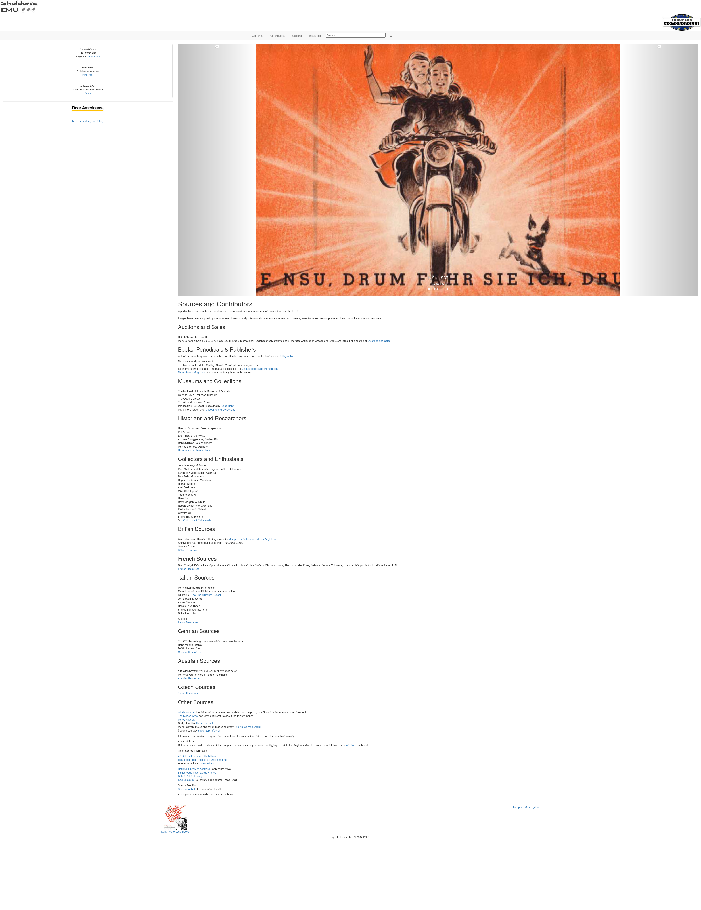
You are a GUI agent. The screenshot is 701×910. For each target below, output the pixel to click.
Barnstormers (247, 539)
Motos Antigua (186, 719)
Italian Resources (188, 622)
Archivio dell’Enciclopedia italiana (197, 756)
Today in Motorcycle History (88, 121)
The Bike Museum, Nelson (206, 595)
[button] (217, 170)
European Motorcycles (526, 807)
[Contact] (390, 35)
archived (351, 745)
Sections (297, 35)
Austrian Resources (189, 678)
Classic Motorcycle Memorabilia (260, 369)
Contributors (277, 35)
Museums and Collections (220, 409)
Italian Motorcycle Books (175, 831)
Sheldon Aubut (186, 789)
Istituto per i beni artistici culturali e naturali (202, 759)
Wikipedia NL (208, 763)
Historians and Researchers (194, 450)
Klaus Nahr (227, 406)
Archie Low (94, 56)
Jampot (233, 539)
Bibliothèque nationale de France (197, 772)
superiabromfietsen (209, 730)
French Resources (188, 569)
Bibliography (286, 356)
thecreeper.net (204, 723)
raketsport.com (186, 712)
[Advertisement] (350, 864)
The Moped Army (188, 716)
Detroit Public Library (190, 776)
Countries (257, 35)
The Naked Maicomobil (247, 727)
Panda (87, 93)
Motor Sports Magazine (191, 372)
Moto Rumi (87, 74)
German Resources (189, 652)
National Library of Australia (194, 769)
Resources (315, 35)
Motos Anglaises (266, 539)
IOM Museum (186, 780)
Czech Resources (188, 693)
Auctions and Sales (379, 341)
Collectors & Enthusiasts (197, 520)
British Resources (188, 550)
